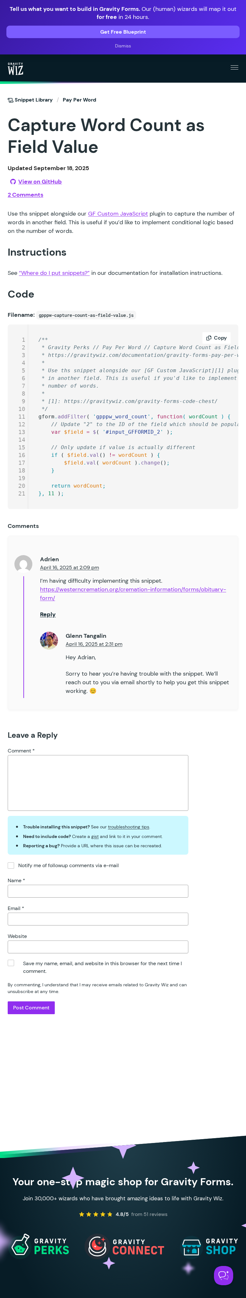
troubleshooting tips (128, 827)
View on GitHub (40, 181)
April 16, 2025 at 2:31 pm (94, 644)
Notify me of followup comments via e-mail (68, 865)
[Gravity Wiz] (15, 68)
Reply (48, 614)
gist (95, 836)
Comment (21, 750)
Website (17, 936)
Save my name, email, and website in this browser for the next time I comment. (102, 967)
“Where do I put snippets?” (54, 273)
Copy (220, 337)
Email (16, 908)
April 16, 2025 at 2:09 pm (69, 567)
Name (16, 880)
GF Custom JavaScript (118, 214)
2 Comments (25, 195)
